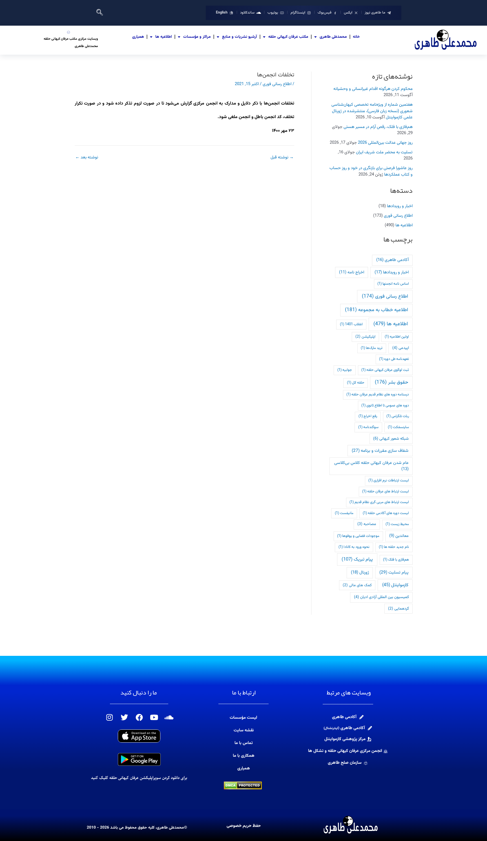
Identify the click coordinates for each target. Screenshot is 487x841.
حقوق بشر (391, 382)
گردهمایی (398, 609)
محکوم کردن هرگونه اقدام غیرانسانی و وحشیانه (373, 89)
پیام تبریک (357, 559)
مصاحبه (366, 524)
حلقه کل (355, 383)
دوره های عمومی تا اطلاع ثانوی (385, 405)
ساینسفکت (398, 427)
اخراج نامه (351, 272)
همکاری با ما (243, 756)
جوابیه (344, 370)
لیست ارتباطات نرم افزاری (388, 480)
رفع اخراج (367, 416)
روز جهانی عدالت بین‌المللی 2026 (385, 143)
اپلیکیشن (365, 337)
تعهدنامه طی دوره (394, 359)
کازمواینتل (395, 585)
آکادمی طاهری (392, 260)
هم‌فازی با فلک (396, 560)
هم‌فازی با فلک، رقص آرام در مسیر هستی (378, 127)
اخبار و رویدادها (400, 206)
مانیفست (344, 513)
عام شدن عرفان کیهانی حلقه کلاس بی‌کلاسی (371, 466)
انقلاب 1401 (351, 324)
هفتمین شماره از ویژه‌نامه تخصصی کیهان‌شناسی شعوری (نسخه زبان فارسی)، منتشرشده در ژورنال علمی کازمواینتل (372, 111)
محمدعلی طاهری (333, 37)
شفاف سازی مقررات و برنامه (380, 450)
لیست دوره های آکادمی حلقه (386, 513)
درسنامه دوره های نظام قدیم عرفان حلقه (377, 394)
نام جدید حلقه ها (394, 547)
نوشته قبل (282, 157)
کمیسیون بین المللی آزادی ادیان (381, 597)
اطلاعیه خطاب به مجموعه (376, 310)
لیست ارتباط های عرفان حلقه (385, 491)
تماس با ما (243, 743)
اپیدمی (400, 348)
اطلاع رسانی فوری (398, 216)
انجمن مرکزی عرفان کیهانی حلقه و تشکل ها (345, 751)
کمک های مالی (357, 585)
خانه (356, 37)
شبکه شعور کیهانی (391, 438)
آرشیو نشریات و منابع (239, 37)
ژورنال (360, 572)
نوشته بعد (86, 157)
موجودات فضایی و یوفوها (358, 536)
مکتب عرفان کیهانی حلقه (288, 37)
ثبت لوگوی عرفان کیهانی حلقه (385, 370)
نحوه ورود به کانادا (353, 547)
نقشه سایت (244, 730)
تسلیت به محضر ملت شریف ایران (384, 152)
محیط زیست (397, 524)
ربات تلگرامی (397, 416)
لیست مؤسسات (243, 717)
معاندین (399, 536)
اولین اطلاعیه (397, 337)
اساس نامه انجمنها (393, 284)
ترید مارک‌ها (371, 348)
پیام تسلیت (393, 572)
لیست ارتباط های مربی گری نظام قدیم (379, 502)
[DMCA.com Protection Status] (243, 785)
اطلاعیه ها (163, 37)
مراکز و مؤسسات (197, 37)
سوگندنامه (368, 427)
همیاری (138, 37)
